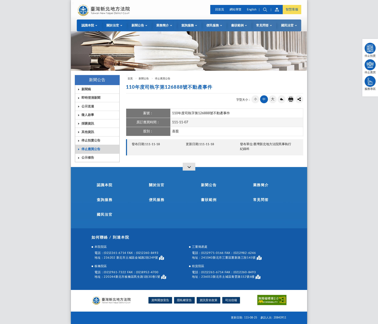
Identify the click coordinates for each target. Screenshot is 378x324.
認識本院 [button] (88, 25)
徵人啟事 (88, 114)
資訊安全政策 (208, 300)
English (251, 9)
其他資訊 (88, 132)
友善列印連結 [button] (291, 99)
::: (73, 3)
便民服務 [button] (212, 25)
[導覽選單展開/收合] (189, 167)
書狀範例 (209, 200)
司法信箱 (231, 300)
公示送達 (88, 106)
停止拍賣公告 (91, 140)
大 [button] (272, 99)
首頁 (130, 78)
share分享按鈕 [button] (299, 99)
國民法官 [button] (287, 25)
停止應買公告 (91, 149)
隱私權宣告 (184, 300)
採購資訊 (88, 123)
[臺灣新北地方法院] (103, 10)
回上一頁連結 (281, 99)
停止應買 (370, 72)
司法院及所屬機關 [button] (277, 9)
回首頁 (219, 9)
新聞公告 (144, 78)
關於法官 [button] (113, 25)
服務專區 (370, 89)
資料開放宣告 (160, 300)
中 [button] (264, 99)
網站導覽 (235, 9)
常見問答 (261, 200)
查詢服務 (104, 200)
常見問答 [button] (262, 25)
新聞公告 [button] (138, 25)
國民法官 (104, 214)
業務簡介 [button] (162, 25)
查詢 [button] (265, 9)
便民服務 (157, 200)
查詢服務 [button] (187, 25)
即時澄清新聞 (91, 97)
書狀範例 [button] (237, 25)
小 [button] (255, 99)
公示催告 (88, 157)
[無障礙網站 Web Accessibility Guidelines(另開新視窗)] (271, 300)
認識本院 (104, 185)
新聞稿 (86, 89)
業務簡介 (261, 185)
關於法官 (157, 185)
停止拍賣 (370, 56)
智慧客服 (292, 9)
